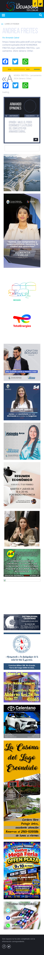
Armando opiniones (15, 106)
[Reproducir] (5, 69)
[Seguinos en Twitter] (40, 3)
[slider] (37, 69)
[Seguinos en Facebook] (35, 3)
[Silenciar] (32, 69)
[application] (22, 69)
